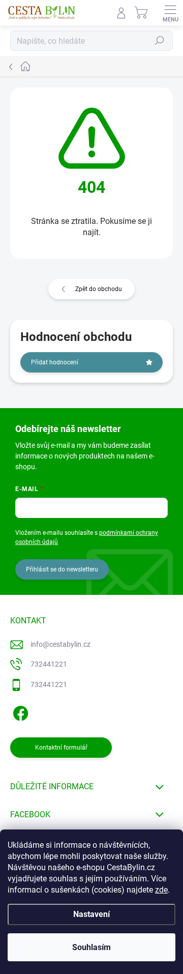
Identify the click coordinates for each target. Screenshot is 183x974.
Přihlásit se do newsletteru (62, 569)
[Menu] (170, 12)
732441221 (48, 664)
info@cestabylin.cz (60, 644)
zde (161, 890)
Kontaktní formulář (61, 747)
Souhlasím (91, 947)
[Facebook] (19, 712)
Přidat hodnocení (54, 362)
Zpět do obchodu (98, 289)
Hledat (159, 40)
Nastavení (91, 914)
